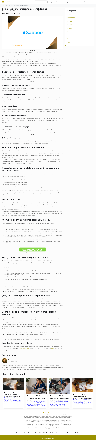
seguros (69, 35)
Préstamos (85, 2)
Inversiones (79, 2)
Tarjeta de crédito (54, 2)
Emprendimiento (71, 17)
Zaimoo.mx (17, 227)
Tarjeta (69, 38)
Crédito (69, 14)
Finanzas (62, 2)
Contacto (77, 432)
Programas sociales (70, 2)
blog (52, 348)
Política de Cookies (43, 432)
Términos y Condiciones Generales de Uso (26, 432)
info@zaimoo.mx (25, 348)
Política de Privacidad (55, 432)
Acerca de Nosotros (68, 432)
